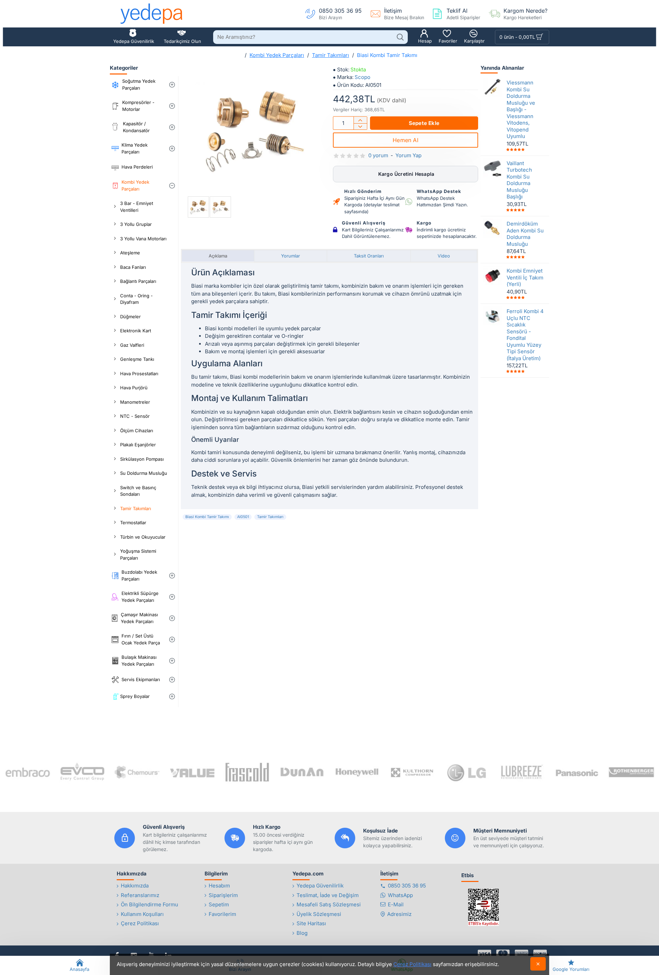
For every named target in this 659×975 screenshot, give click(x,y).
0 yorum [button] (378, 155)
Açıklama (218, 256)
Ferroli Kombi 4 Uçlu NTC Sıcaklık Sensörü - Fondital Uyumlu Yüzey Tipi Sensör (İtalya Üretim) (525, 335)
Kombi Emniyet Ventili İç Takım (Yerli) (525, 277)
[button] (424, 123)
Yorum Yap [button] (408, 155)
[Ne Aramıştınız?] (400, 37)
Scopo (362, 77)
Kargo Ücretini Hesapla (406, 174)
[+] (360, 120)
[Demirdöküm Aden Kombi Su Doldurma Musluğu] (492, 228)
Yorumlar (290, 256)
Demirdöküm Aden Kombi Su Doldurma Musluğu (525, 233)
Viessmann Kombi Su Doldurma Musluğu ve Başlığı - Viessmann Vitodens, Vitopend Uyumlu (521, 109)
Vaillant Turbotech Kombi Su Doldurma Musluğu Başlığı (519, 180)
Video (444, 256)
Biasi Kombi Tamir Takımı (207, 517)
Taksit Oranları (369, 256)
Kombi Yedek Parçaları (277, 55)
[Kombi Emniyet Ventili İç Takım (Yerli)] (492, 275)
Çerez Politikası (412, 964)
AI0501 (243, 517)
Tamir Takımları (330, 55)
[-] (360, 126)
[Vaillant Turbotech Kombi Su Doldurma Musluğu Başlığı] (492, 167)
